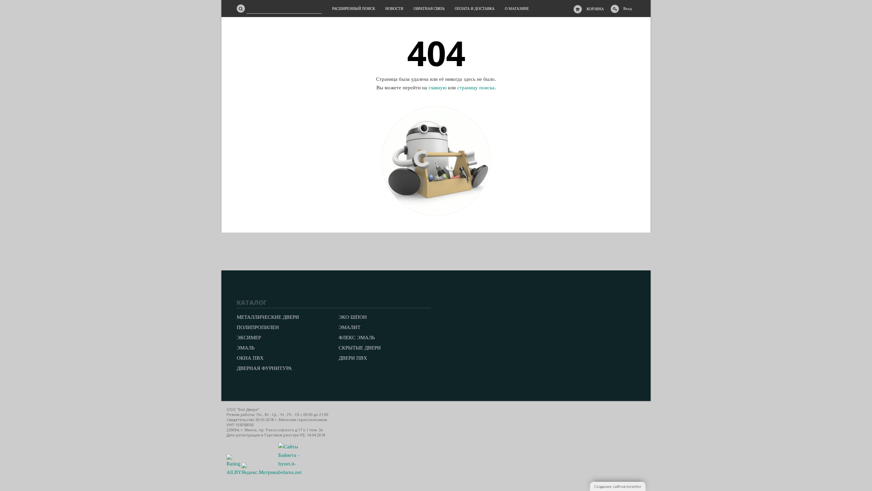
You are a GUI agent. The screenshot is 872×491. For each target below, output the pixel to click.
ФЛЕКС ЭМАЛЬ (357, 337)
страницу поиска (476, 87)
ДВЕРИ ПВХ (353, 358)
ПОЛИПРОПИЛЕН (258, 327)
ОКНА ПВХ (250, 358)
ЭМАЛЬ (246, 348)
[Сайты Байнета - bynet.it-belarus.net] (289, 472)
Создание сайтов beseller (617, 486)
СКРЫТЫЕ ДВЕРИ (360, 348)
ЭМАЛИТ (349, 327)
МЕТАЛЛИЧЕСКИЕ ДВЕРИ (268, 317)
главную (438, 87)
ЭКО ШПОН (353, 317)
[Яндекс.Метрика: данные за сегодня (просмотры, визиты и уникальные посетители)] (260, 470)
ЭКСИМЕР (249, 337)
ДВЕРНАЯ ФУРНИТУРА (264, 368)
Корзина (595, 9)
